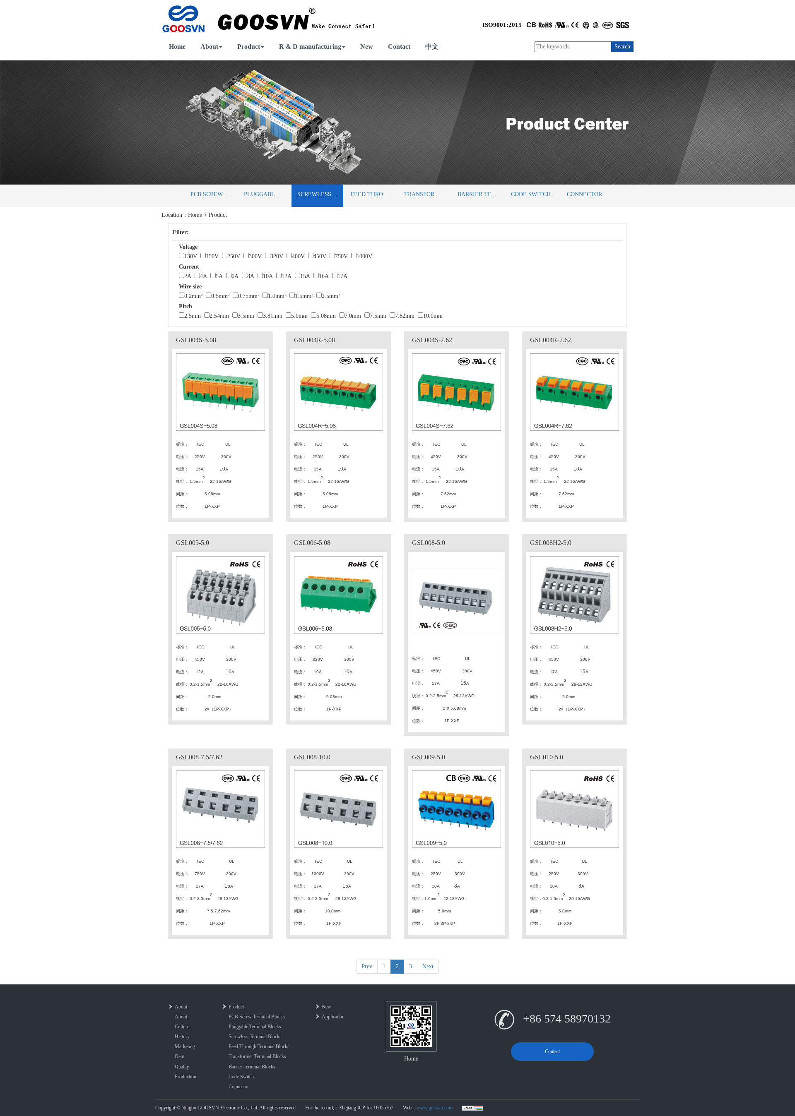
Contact (399, 46)
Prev (366, 966)
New (366, 46)
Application (333, 1017)
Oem (179, 1056)
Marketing (185, 1046)
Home (177, 46)
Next (428, 966)
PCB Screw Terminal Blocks (213, 194)
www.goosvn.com (435, 1108)
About (209, 46)
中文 (431, 46)
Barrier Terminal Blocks (481, 194)
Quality (182, 1067)
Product (248, 46)
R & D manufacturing (310, 46)
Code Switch (531, 194)
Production (185, 1077)
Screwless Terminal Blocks (320, 194)
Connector (584, 194)
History (182, 1036)
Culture (182, 1027)
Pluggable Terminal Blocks (267, 194)
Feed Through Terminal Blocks (374, 194)
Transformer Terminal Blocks (427, 194)
